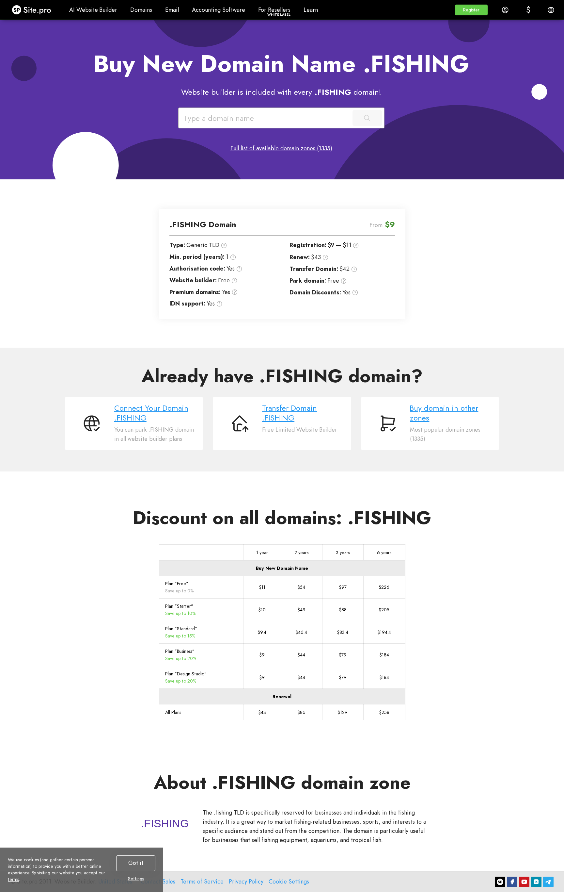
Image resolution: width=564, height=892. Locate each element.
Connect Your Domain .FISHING (151, 413)
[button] (471, 10)
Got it (135, 863)
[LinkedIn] (536, 882)
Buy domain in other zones (444, 413)
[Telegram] (548, 882)
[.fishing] (164, 823)
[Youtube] (524, 882)
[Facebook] (512, 882)
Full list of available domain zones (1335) (281, 148)
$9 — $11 (339, 245)
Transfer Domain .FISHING (289, 413)
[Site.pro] (500, 882)
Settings (136, 878)
